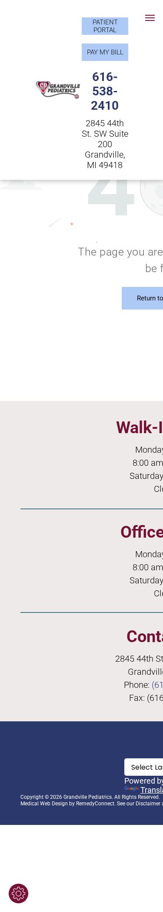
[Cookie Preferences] (18, 893)
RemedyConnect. (96, 804)
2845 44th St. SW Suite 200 (105, 133)
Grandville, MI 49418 (105, 159)
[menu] (150, 18)
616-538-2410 (105, 91)
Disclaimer (148, 804)
